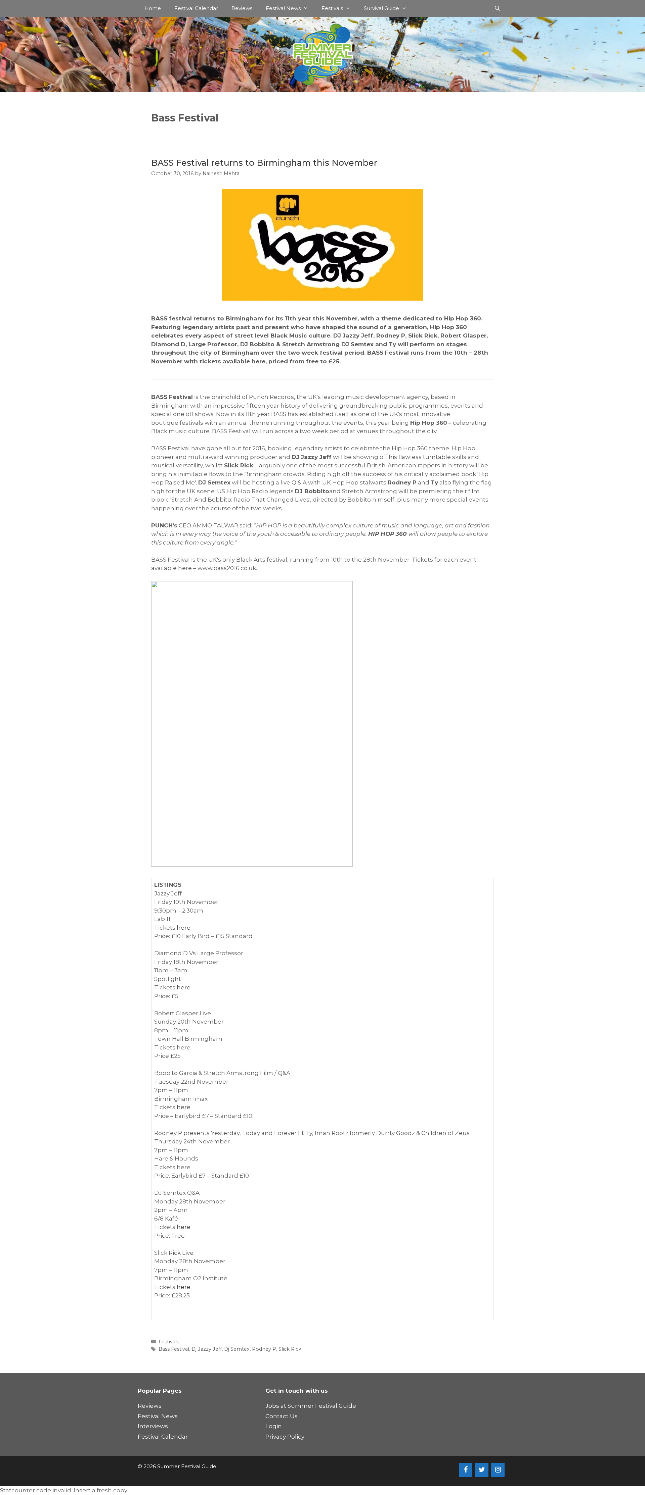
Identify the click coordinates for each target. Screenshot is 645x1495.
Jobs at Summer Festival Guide (310, 1405)
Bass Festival (174, 1349)
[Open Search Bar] (497, 8)
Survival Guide (381, 8)
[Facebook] (465, 1470)
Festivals (332, 8)
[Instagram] (498, 1470)
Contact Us (281, 1416)
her (182, 927)
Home (152, 8)
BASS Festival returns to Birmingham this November (264, 163)
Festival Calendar (196, 8)
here (183, 987)
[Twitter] (481, 1470)
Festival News (283, 8)
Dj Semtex (237, 1349)
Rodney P (264, 1349)
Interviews (153, 1426)
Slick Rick (289, 1349)
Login (273, 1426)
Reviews (241, 8)
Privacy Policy (284, 1436)
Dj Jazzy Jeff (206, 1349)
